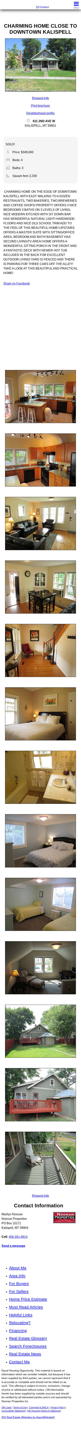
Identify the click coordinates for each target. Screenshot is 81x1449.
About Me (17, 1268)
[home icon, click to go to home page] (4, 5)
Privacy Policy (58, 1407)
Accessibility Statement (13, 1411)
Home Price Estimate (28, 1299)
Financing (18, 1330)
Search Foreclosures (28, 1346)
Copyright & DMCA (38, 1407)
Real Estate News (25, 1354)
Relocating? (20, 1322)
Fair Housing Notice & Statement (44, 1411)
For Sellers (19, 1291)
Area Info (17, 1276)
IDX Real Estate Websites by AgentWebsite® (28, 1417)
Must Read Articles (26, 1307)
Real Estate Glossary (28, 1338)
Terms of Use (20, 1407)
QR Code (6, 1407)
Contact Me (19, 1362)
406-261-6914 (18, 1236)
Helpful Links (20, 1315)
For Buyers (19, 1283)
